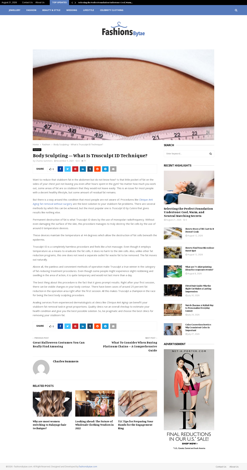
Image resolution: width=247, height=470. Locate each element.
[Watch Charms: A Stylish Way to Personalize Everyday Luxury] (173, 310)
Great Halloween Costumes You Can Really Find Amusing (59, 344)
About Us (39, 2)
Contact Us (27, 2)
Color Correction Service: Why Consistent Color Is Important (198, 327)
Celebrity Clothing (111, 10)
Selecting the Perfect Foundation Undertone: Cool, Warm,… (105, 2)
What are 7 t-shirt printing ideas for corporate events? (199, 268)
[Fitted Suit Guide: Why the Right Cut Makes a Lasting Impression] (173, 290)
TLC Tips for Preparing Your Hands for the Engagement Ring (135, 425)
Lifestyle (88, 10)
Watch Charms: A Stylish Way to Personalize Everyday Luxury (199, 308)
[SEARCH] (210, 153)
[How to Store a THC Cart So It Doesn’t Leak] (173, 233)
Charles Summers (44, 160)
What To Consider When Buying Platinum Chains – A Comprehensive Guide (130, 346)
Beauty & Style (51, 10)
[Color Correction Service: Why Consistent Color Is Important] (173, 329)
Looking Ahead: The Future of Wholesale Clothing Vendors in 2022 (94, 425)
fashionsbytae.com (88, 466)
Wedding (71, 10)
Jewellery (14, 10)
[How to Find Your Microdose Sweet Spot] (173, 252)
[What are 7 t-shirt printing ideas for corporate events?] (173, 271)
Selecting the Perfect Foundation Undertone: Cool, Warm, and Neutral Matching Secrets (188, 212)
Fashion (31, 10)
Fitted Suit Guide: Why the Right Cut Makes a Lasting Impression (198, 288)
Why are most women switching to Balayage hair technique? (49, 425)
